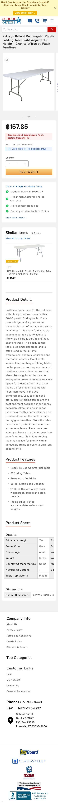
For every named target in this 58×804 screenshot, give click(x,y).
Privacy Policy (14, 630)
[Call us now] (37, 20)
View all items (24, 186)
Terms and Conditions (18, 635)
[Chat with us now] (30, 20)
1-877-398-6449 (30, 702)
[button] (44, 20)
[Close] (55, 8)
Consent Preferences (18, 691)
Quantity (10, 157)
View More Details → (17, 217)
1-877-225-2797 (29, 708)
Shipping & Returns (17, 647)
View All (18, 238)
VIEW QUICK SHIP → (25, 13)
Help (9, 674)
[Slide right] (36, 116)
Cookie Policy (14, 641)
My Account (13, 679)
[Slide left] (21, 116)
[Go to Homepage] (11, 20)
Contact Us (12, 685)
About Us (11, 624)
